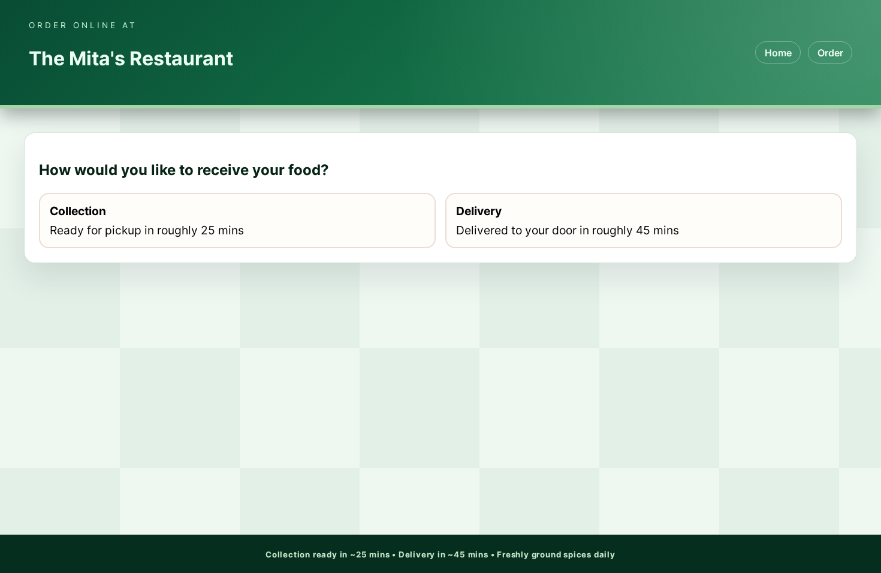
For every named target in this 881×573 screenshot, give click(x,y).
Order (830, 53)
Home (778, 53)
